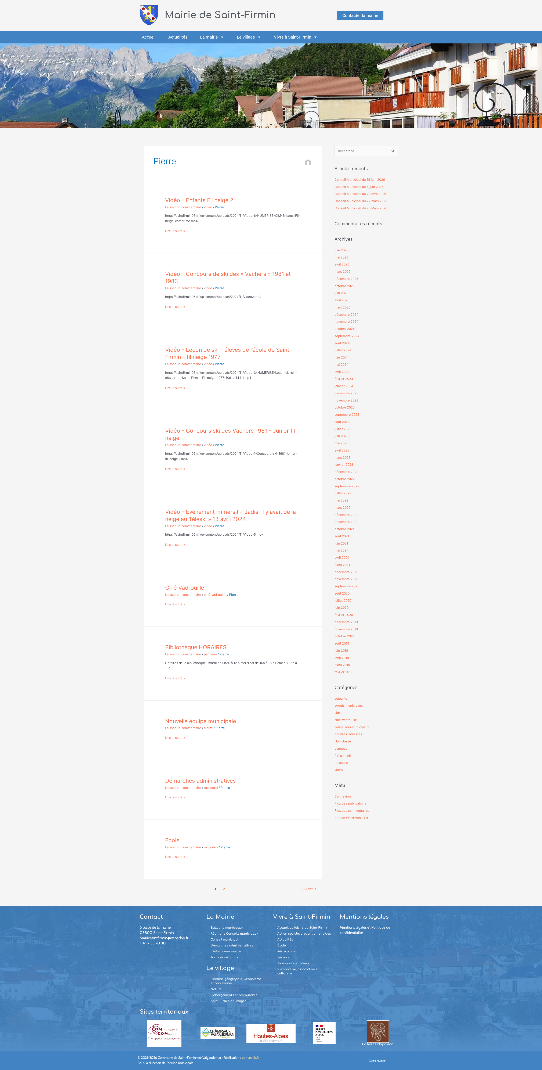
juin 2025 (341, 293)
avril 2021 (342, 558)
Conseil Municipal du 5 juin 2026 (359, 187)
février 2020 (344, 615)
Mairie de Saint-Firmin (220, 15)
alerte (208, 728)
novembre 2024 (346, 322)
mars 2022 (342, 508)
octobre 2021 (344, 529)
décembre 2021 (346, 515)
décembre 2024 (346, 315)
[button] (4, 86)
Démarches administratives (200, 780)
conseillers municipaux (352, 727)
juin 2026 (341, 250)
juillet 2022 (343, 493)
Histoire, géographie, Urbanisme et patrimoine (236, 981)
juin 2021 (341, 543)
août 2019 (342, 643)
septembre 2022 (347, 486)
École (172, 840)
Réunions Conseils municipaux (234, 933)
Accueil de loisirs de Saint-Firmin (302, 927)
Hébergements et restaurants (234, 995)
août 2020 (342, 593)
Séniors (283, 957)
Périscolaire (286, 951)
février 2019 (344, 672)
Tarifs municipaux (224, 957)
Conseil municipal (224, 939)
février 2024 (344, 379)
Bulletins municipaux (227, 927)
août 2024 (342, 343)
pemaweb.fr (250, 1058)
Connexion (343, 796)
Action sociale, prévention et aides (304, 933)
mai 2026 (341, 257)
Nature (216, 989)
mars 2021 (342, 565)
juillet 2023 (343, 429)
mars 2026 (342, 272)
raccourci (211, 788)
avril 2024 (342, 372)
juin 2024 (342, 357)
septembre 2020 (347, 586)
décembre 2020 (346, 572)
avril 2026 (342, 264)
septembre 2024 (347, 336)
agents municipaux (349, 705)
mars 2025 (342, 307)
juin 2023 (342, 436)
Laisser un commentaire (183, 207)
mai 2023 (341, 443)
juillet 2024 (343, 350)
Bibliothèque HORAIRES (196, 647)
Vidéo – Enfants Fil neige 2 (199, 200)
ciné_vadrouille (215, 595)
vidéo (208, 207)
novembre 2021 (346, 522)
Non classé (343, 741)
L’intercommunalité (226, 951)
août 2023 (342, 422)
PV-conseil (343, 756)
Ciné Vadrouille (184, 587)
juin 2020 (341, 608)
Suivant (308, 889)
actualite (341, 698)
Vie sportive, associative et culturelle (298, 971)
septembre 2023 (347, 415)
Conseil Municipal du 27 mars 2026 (361, 201)
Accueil (149, 37)
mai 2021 (341, 550)
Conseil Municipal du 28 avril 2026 (360, 194)
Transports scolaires (293, 963)
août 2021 (342, 536)
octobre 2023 (345, 407)
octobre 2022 (345, 479)
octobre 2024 (345, 329)
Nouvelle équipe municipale (200, 721)
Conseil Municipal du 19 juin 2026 (360, 180)
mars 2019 (342, 665)
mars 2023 (343, 458)
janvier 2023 (344, 465)
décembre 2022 (346, 472)
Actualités (177, 37)
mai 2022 (341, 500)
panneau (210, 654)
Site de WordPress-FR (351, 818)
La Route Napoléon (377, 1044)
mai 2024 (341, 365)
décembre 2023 (346, 393)
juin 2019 (341, 651)
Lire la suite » (175, 230)
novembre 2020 (346, 579)
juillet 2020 (343, 601)
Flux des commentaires (352, 811)
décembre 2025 (346, 279)
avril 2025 (342, 300)
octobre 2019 (344, 636)
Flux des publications (350, 803)
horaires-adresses (348, 734)
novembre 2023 (346, 400)
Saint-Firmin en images (228, 1001)
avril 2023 (342, 450)
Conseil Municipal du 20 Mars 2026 (361, 208)
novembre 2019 (346, 629)
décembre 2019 (346, 622)
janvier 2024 (344, 386)
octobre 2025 (345, 286)
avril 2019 (342, 658)
